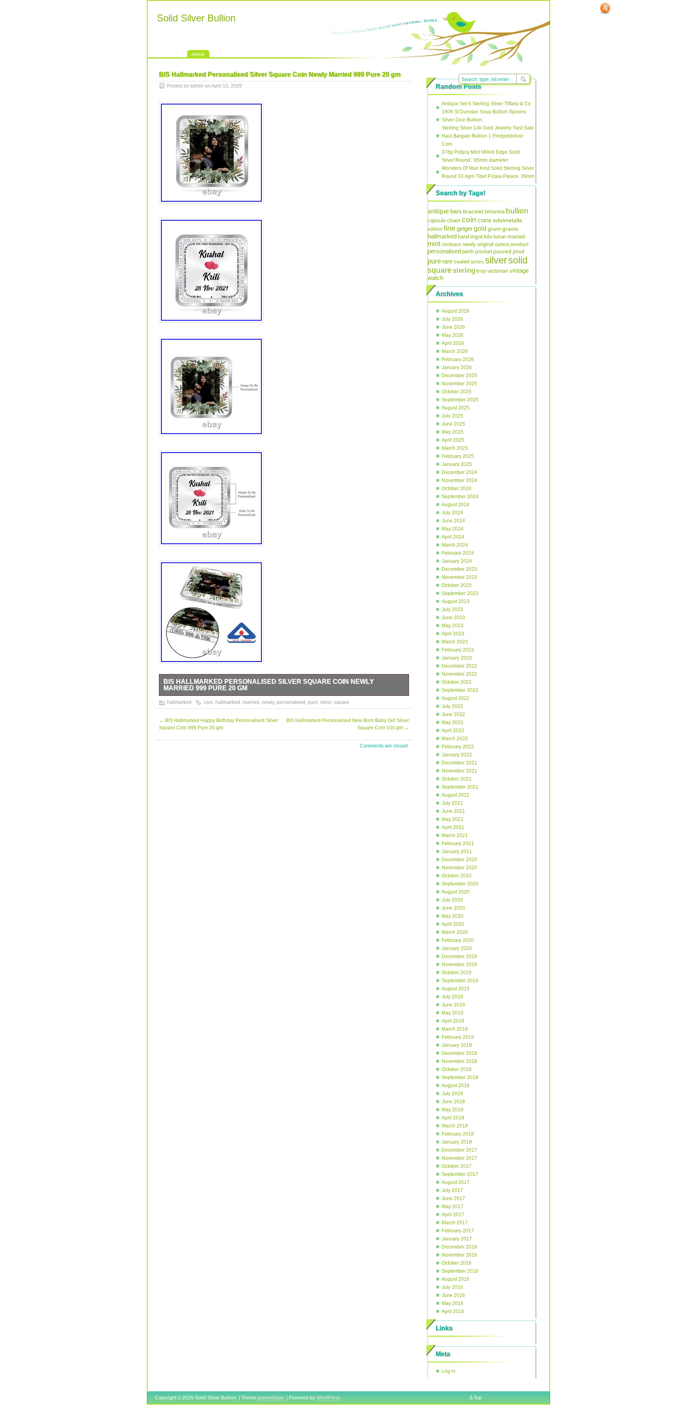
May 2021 (452, 819)
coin (208, 702)
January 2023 (457, 658)
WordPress (328, 1398)
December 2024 (459, 472)
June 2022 (453, 714)
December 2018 (459, 1053)
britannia (495, 212)
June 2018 (453, 1101)
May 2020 (452, 916)
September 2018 (460, 1077)
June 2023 (453, 617)
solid (518, 260)
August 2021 (456, 795)
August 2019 (456, 989)
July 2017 (452, 1190)
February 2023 (458, 650)
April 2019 (453, 1021)
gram (494, 228)
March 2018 (455, 1126)
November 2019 (459, 964)
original (485, 244)
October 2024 (457, 488)
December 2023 (459, 569)
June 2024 (453, 521)
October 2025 (457, 392)
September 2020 (460, 884)
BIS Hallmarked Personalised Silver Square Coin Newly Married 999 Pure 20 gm (268, 684)
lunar (499, 237)
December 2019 (459, 956)
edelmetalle (507, 220)
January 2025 (457, 464)
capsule (437, 220)
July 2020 (452, 900)
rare (447, 261)
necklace (451, 244)
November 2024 (459, 480)
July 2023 (452, 609)
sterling (464, 270)
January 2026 (457, 367)
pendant (519, 244)
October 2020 (457, 876)
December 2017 (459, 1150)
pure (313, 702)
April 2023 (453, 634)
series (477, 262)
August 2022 (456, 698)
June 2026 (453, 327)
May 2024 (452, 529)
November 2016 (459, 1255)
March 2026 (455, 351)
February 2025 (458, 456)
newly (268, 702)
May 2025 (452, 432)
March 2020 (455, 932)
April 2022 (453, 730)
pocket (483, 251)
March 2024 (455, 545)
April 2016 (453, 1311)
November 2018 (459, 1061)
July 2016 (452, 1287)
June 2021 (453, 811)
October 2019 (457, 972)
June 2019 (453, 1005)
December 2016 (459, 1247)
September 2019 (460, 980)
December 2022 (459, 666)
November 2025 (459, 383)
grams (510, 228)
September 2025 (460, 400)
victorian (498, 270)
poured (502, 251)
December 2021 (459, 763)
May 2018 (452, 1110)
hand (463, 237)
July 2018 (452, 1093)
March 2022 (455, 738)
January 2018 (457, 1142)
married (250, 702)
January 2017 (457, 1239)
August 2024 (456, 504)
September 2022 (460, 690)
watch (435, 278)
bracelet (473, 211)
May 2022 (452, 722)
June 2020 (453, 908)
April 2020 (453, 924)
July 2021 (452, 803)
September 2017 (460, 1174)
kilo (488, 237)
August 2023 (456, 601)
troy (481, 270)
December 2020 (459, 859)
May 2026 (452, 335)
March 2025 (455, 448)
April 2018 (453, 1118)
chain (454, 220)
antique (438, 211)
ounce (502, 244)
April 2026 (453, 343)
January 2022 (457, 755)
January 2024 (457, 561)
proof (518, 251)
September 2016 (460, 1271)
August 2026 (456, 311)
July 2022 (452, 706)
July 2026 (452, 319)
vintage (519, 270)
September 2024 (460, 496)
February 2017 (458, 1231)
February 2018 (458, 1134)
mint (434, 244)
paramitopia (271, 1398)
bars (456, 211)
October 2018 (457, 1069)
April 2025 (453, 440)
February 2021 (458, 843)
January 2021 (457, 851)
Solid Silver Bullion (196, 18)
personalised (291, 702)
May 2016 (452, 1303)
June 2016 (453, 1295)
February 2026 (458, 359)
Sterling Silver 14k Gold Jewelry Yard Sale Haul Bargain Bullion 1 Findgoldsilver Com (488, 136)
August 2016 (456, 1279)
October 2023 (457, 585)
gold (480, 228)
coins (485, 220)
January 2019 (457, 1045)
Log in (448, 1371)
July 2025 (452, 416)
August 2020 (456, 892)
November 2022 (459, 674)
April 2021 (453, 827)
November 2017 (459, 1158)
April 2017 (453, 1214)
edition (435, 229)
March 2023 (455, 642)
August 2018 (456, 1085)
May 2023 (452, 625)
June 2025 (453, 424)
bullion (517, 210)
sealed (461, 262)
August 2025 (456, 408)
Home (198, 54)
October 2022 (457, 682)
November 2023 (459, 577)
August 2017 (456, 1182)
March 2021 (455, 835)
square (341, 702)
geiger (465, 228)
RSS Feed (605, 8)
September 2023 (460, 593)
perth (468, 251)
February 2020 (458, 940)
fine (449, 228)
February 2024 (458, 553)
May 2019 (452, 1013)
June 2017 (453, 1198)
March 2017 (455, 1222)
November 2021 (459, 771)
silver (326, 702)
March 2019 (455, 1029)
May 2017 (452, 1206)
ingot (476, 236)
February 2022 (458, 746)
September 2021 (460, 787)
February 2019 (458, 1037)
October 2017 (457, 1166)
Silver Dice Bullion (462, 120)
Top (478, 1398)
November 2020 (459, 868)
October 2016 (457, 1263)
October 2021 (457, 779)
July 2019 (452, 997)
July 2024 (452, 513)
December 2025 (459, 375)
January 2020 (457, 948)
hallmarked (179, 702)
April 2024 (453, 537)
